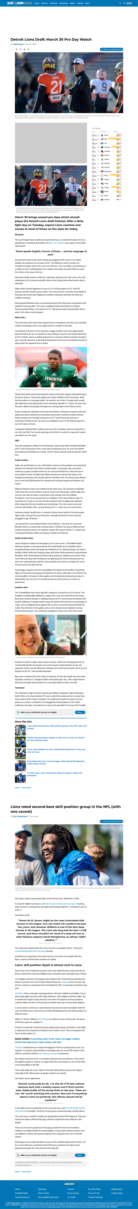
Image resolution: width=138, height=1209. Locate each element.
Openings (42, 1189)
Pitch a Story (43, 1193)
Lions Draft (26, 788)
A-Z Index (71, 1197)
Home (17, 788)
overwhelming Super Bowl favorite (30, 951)
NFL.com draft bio (57, 243)
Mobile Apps (116, 1189)
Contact (70, 1189)
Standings (64, 3)
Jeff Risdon (18, 44)
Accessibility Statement (48, 1197)
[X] (124, 3)
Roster (72, 3)
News (37, 3)
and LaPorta (43, 1019)
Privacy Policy (73, 1193)
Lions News (26, 1172)
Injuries (80, 3)
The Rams (19, 993)
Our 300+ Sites (94, 1189)
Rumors (44, 3)
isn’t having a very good (49, 1053)
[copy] (28, 49)
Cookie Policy (117, 1193)
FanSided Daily (21, 1193)
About (17, 1189)
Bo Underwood (20, 816)
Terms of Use (94, 1193)
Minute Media (15, 1203)
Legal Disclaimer (22, 1197)
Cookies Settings (95, 1197)
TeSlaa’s (18, 1047)
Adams (65, 982)
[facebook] (120, 3)
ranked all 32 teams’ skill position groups (57, 904)
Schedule (53, 3)
